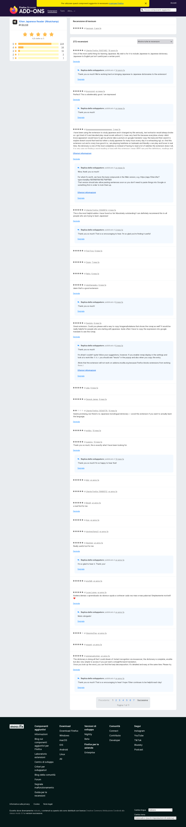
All (60, 759)
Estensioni (52, 11)
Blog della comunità (45, 774)
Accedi (173, 3)
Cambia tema (139, 814)
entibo (88, 430)
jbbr (87, 480)
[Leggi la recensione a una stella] (38, 58)
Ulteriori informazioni (82, 153)
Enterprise (89, 752)
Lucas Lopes (91, 592)
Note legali (48, 804)
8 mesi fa (95, 274)
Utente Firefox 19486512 (96, 491)
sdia (87, 388)
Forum (38, 779)
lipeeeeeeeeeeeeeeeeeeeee (99, 129)
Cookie (37, 804)
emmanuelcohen (93, 656)
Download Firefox (68, 730)
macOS (63, 740)
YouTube (138, 735)
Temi (62, 11)
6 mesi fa (98, 251)
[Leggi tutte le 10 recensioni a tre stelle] (38, 51)
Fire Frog (90, 251)
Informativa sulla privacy (20, 804)
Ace (87, 520)
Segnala (76, 61)
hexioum (89, 28)
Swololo (89, 323)
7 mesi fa (95, 262)
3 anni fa (97, 28)
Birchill (24, 25)
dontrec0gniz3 (92, 531)
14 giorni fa (120, 70)
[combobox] (158, 10)
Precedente (103, 700)
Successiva (142, 700)
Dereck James (92, 399)
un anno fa (94, 480)
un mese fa (100, 91)
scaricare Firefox (116, 3)
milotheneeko (92, 285)
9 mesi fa (94, 388)
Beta (86, 739)
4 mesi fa (112, 210)
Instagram (139, 730)
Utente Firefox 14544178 (96, 411)
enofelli (89, 581)
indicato (37, 811)
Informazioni (41, 734)
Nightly (88, 734)
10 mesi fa (112, 411)
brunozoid (90, 91)
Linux (62, 754)
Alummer (89, 543)
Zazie (88, 262)
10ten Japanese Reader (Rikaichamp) (39, 21)
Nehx (88, 274)
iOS (61, 745)
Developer (114, 740)
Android (63, 749)
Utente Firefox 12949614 (96, 210)
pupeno (89, 442)
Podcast (138, 749)
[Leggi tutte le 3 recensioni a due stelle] (38, 54)
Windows (64, 735)
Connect (113, 730)
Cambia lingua (140, 810)
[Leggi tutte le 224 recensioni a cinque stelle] (38, 44)
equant (89, 644)
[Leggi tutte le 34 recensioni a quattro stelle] (38, 47)
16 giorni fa (113, 50)
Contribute (115, 735)
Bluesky (138, 745)
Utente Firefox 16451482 (96, 50)
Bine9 (88, 503)
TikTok (137, 740)
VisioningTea (91, 633)
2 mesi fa (116, 129)
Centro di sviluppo (44, 762)
